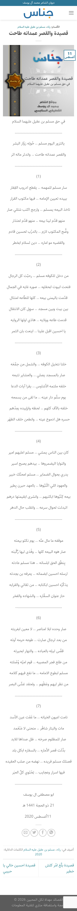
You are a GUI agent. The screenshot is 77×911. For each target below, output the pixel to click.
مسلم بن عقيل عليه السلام (31, 27)
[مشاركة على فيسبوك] (43, 833)
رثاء (48, 27)
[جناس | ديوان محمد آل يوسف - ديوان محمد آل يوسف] (38, 13)
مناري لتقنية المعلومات (27, 905)
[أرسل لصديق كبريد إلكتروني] (26, 833)
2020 (38, 854)
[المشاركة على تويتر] (34, 833)
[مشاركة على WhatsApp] (51, 833)
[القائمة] (71, 12)
